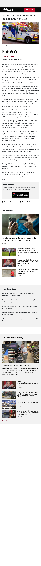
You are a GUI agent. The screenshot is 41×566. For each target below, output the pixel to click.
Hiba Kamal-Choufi (10, 57)
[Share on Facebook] (7, 51)
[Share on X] (3, 51)
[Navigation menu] (38, 9)
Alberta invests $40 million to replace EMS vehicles (19, 17)
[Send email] (15, 51)
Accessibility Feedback (30, 202)
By (9, 57)
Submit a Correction (10, 202)
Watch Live (30, 9)
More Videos (6, 421)
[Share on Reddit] (11, 51)
